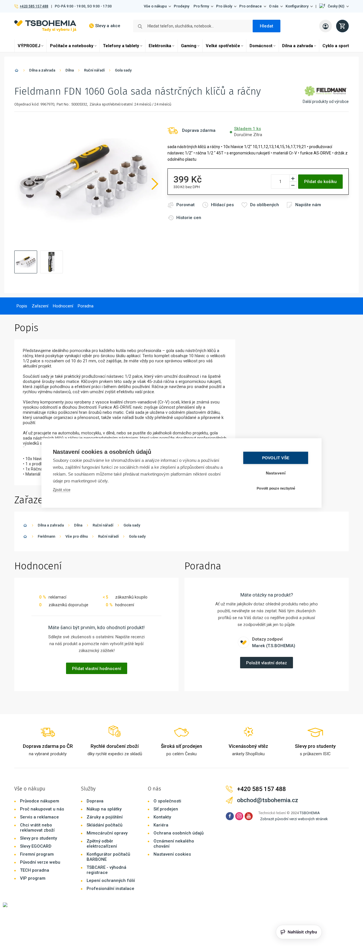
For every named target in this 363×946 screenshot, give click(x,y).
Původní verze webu (40, 862)
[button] (334, 6)
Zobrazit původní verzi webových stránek (294, 819)
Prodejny (181, 6)
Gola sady (123, 70)
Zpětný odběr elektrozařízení (102, 843)
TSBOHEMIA (310, 813)
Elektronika (160, 45)
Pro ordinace (250, 6)
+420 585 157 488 (33, 6)
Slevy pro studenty (38, 838)
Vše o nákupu (155, 6)
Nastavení (276, 473)
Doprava (95, 801)
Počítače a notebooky (71, 45)
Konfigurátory (297, 6)
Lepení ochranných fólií (111, 880)
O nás (273, 6)
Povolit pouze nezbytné (276, 488)
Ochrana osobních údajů (178, 833)
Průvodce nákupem (39, 801)
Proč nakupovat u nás (42, 809)
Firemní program (37, 854)
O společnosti (167, 801)
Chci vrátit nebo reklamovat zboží (37, 827)
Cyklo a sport (335, 45)
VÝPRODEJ (29, 45)
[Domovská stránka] (16, 71)
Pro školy (224, 6)
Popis (22, 306)
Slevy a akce (107, 25)
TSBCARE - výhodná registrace (106, 870)
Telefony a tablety (121, 45)
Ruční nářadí (94, 70)
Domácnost (261, 45)
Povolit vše (275, 458)
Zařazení (40, 306)
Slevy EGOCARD (35, 846)
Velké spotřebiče (223, 45)
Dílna (69, 70)
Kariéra (160, 825)
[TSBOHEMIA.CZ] (45, 25)
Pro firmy (201, 6)
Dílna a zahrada (297, 45)
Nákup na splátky (104, 809)
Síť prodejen (165, 809)
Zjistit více (61, 490)
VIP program (32, 878)
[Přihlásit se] (325, 26)
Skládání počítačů (104, 825)
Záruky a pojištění (105, 817)
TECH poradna (34, 870)
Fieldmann (46, 536)
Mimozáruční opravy (107, 833)
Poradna (85, 306)
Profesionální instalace (110, 888)
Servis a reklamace (39, 817)
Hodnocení (63, 306)
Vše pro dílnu (76, 536)
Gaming (188, 45)
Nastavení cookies (172, 854)
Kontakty (162, 817)
